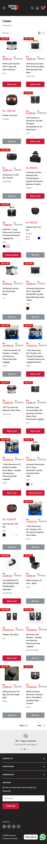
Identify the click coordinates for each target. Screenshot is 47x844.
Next (39, 725)
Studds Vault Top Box (33, 228)
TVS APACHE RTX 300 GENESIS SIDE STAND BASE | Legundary (11, 584)
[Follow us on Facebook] (4, 826)
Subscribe (10, 806)
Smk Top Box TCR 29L (10, 525)
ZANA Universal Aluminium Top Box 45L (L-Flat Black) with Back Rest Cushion (34, 697)
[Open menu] (4, 8)
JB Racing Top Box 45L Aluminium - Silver (11, 291)
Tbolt (5, 366)
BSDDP (28, 188)
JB (3, 298)
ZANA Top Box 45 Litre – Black (34, 581)
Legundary (7, 593)
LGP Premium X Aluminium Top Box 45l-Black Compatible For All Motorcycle (34, 124)
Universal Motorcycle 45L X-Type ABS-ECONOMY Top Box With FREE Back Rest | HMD (35, 294)
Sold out (11, 141)
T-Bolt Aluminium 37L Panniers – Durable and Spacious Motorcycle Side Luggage (12, 356)
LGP (4, 73)
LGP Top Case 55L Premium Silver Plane (11, 408)
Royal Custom (32, 650)
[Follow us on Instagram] (14, 826)
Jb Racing (30, 76)
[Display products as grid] (39, 33)
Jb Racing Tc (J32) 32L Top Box (11, 176)
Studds (6, 119)
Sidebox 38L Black (10, 634)
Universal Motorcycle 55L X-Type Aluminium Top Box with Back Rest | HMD (35, 470)
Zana (28, 587)
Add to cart (12, 84)
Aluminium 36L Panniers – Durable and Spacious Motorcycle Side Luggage (34, 640)
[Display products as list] (43, 33)
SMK (4, 531)
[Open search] (32, 8)
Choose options (12, 255)
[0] (42, 8)
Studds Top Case (10, 115)
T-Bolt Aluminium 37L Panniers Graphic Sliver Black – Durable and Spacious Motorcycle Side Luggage (12, 471)
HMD (4, 242)
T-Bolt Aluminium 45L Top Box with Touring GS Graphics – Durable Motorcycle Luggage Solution (35, 356)
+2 (16, 535)
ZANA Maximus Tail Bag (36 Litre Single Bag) (11, 694)
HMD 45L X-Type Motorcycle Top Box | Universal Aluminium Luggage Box (12, 233)
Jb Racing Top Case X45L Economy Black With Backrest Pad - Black (35, 68)
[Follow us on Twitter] (9, 826)
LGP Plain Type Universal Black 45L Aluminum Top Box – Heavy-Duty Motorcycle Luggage (35, 413)
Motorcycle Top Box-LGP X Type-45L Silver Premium (12, 67)
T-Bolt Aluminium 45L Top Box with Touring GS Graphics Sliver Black (34, 530)
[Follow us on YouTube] (18, 826)
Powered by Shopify (10, 838)
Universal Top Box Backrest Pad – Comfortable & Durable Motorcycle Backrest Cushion (34, 178)
